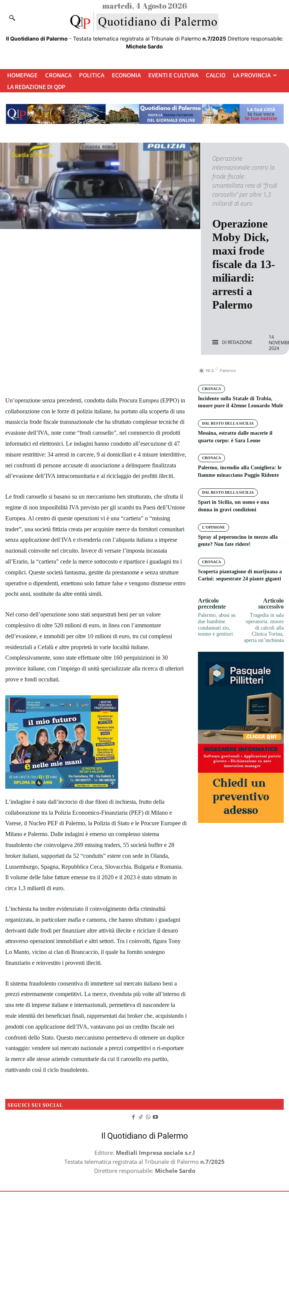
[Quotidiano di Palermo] (144, 22)
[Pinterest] (105, 374)
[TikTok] (140, 1116)
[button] (12, 17)
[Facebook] (70, 374)
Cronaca (211, 389)
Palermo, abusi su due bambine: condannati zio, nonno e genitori (217, 624)
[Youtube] (156, 1116)
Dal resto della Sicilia (228, 423)
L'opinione (213, 527)
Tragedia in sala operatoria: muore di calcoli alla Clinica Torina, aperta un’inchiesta (264, 627)
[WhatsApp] (122, 374)
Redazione (240, 342)
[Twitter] (87, 374)
